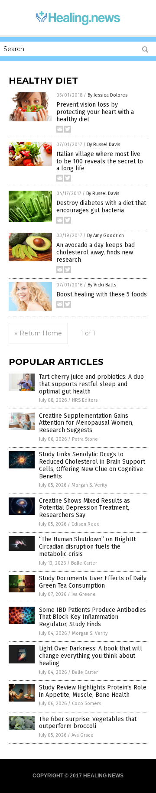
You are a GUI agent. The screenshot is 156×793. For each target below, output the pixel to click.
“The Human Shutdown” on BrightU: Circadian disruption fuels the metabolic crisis (87, 547)
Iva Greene (84, 594)
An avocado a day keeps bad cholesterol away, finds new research (95, 252)
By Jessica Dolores (107, 95)
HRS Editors (85, 400)
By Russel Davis (103, 144)
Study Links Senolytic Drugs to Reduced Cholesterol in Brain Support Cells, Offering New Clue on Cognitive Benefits (92, 465)
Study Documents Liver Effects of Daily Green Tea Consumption (92, 582)
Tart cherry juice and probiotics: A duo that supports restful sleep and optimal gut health (91, 384)
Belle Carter (84, 563)
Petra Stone (85, 439)
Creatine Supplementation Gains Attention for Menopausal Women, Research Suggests (86, 423)
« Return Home (38, 333)
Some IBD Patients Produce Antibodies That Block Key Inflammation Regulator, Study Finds (92, 617)
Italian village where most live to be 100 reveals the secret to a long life (99, 161)
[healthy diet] (78, 26)
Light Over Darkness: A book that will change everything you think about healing (90, 656)
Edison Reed (86, 524)
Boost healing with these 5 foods (101, 294)
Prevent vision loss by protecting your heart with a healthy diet (95, 112)
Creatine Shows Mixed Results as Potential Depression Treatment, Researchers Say (84, 508)
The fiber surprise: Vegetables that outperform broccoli (87, 722)
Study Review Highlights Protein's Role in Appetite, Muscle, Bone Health (92, 691)
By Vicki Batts (102, 285)
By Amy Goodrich (105, 235)
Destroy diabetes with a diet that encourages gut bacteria (101, 206)
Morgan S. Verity (89, 485)
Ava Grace (83, 735)
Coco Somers (86, 703)
